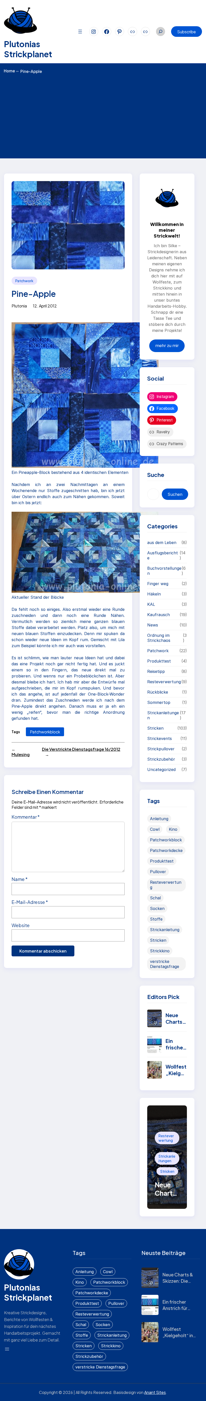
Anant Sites (155, 1392)
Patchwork (24, 280)
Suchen (175, 494)
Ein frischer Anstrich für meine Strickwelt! (175, 1311)
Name (20, 879)
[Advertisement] (103, 115)
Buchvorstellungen (164, 571)
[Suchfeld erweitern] (160, 31)
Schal (155, 897)
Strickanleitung (164, 929)
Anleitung (159, 818)
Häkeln (154, 593)
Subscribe (186, 31)
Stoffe (156, 919)
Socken (157, 908)
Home (11, 70)
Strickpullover (161, 748)
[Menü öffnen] (80, 31)
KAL (151, 604)
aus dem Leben (161, 542)
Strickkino (160, 950)
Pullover (158, 871)
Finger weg (157, 583)
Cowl (155, 829)
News (152, 624)
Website (21, 925)
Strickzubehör (161, 759)
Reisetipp (156, 671)
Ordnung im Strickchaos (158, 638)
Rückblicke (157, 692)
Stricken (155, 728)
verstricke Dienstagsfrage (164, 964)
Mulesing (21, 754)
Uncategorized (161, 769)
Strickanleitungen (163, 715)
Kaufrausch (158, 614)
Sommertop (158, 702)
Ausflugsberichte (162, 555)
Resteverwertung (164, 681)
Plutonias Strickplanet (28, 49)
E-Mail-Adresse (30, 902)
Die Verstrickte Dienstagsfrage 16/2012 (81, 749)
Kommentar (26, 817)
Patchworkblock (45, 731)
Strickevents (159, 738)
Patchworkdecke (166, 850)
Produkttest (159, 661)
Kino (173, 829)
